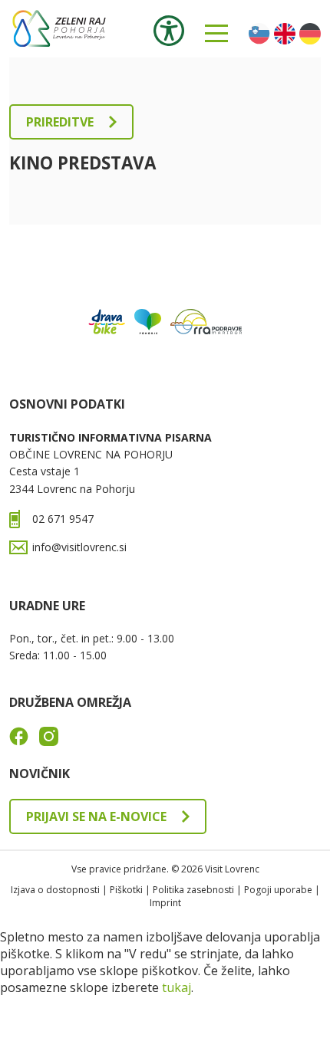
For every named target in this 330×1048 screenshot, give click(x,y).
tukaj (176, 987)
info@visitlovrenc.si (79, 547)
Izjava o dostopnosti (55, 889)
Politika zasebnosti (193, 889)
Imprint (165, 902)
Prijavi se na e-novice (96, 816)
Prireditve (60, 121)
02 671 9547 (63, 518)
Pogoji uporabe (278, 889)
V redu (38, 1013)
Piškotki (126, 889)
